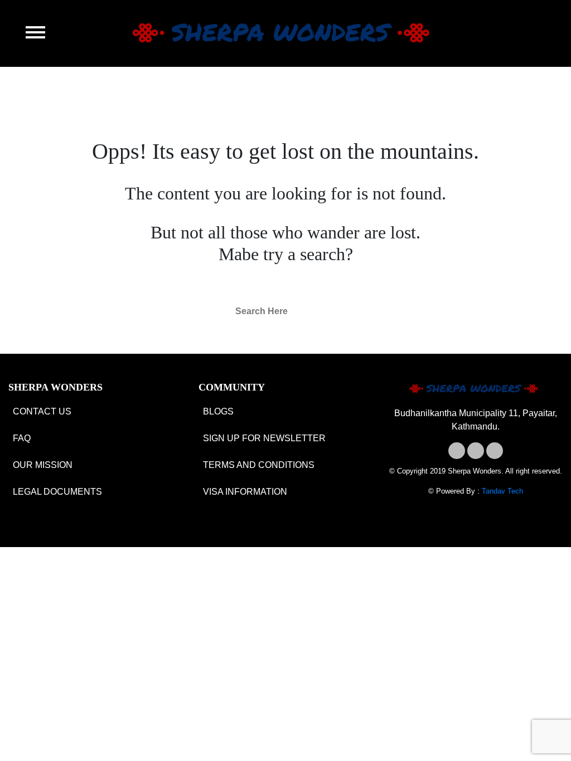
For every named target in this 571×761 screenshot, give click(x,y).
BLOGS (218, 411)
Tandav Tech (502, 491)
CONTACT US (42, 411)
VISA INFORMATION (245, 491)
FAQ (22, 438)
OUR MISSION (42, 465)
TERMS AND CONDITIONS (258, 465)
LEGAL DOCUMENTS (57, 491)
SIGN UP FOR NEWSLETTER (264, 438)
